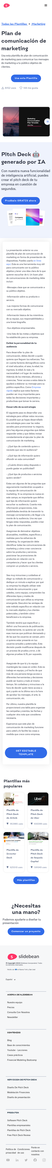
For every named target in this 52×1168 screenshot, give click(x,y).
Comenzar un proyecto (26, 931)
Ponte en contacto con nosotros (37, 1151)
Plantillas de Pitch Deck (18, 1130)
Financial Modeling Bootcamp (22, 1060)
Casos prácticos (15, 1055)
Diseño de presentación (18, 1097)
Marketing (38, 24)
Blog (9, 1040)
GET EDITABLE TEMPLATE (26, 753)
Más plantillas (26, 880)
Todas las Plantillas (14, 24)
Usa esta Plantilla (26, 78)
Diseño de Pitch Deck (18, 1088)
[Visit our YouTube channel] (8, 1162)
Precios (10, 1008)
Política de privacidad (11, 1151)
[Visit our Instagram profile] (44, 1162)
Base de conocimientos (18, 1045)
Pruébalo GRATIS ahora (20, 201)
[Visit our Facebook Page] (35, 1162)
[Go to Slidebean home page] (6, 5)
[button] (46, 5)
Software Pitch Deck (17, 1121)
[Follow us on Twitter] (26, 1162)
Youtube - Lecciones (17, 1050)
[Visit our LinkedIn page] (17, 1162)
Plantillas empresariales (18, 1125)
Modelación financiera (18, 1093)
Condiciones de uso (23, 1151)
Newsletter (12, 1017)
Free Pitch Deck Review (18, 1135)
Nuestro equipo (14, 1003)
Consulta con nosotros (18, 1012)
